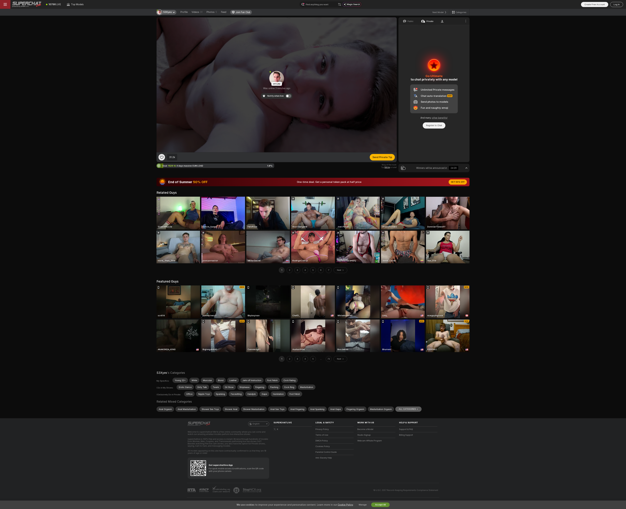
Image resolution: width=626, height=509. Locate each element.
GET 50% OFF (458, 182)
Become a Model (365, 429)
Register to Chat (434, 125)
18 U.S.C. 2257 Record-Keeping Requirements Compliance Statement (405, 490)
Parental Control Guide (326, 452)
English (256, 424)
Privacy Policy (322, 429)
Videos (197, 12)
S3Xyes (161, 372)
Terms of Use (321, 435)
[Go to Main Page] (26, 4)
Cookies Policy (322, 446)
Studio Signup (364, 435)
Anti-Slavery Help (323, 458)
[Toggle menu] (5, 4)
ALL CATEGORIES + (408, 409)
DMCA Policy (321, 441)
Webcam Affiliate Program (369, 441)
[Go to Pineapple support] (236, 490)
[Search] (339, 4)
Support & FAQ (406, 429)
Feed (223, 12)
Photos (211, 12)
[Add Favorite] (161, 157)
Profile (184, 12)
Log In (617, 4)
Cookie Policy (345, 504)
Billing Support (406, 435)
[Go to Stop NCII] (252, 490)
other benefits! (439, 117)
